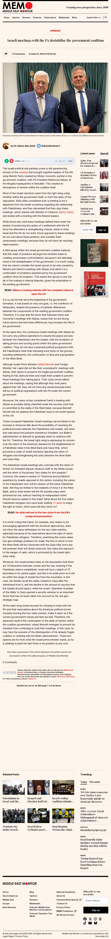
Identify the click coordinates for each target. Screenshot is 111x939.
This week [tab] (94, 782)
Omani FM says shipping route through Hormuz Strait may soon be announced (88, 199)
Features (37, 17)
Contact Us (62, 903)
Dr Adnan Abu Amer (24, 145)
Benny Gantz (66, 212)
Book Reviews (9, 907)
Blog (32, 892)
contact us (31, 679)
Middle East (8, 900)
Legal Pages (8, 936)
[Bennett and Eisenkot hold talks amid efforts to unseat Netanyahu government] (38, 787)
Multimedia (64, 17)
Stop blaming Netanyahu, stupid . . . (63, 828)
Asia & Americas (10, 896)
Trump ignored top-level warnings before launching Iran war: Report (92, 863)
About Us (61, 896)
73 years (57, 502)
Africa (6, 892)
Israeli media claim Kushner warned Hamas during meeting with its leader (94, 844)
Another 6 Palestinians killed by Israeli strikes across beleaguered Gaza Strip (88, 187)
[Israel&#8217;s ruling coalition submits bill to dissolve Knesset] (63, 787)
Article (84, 827)
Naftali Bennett (45, 364)
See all (104, 153)
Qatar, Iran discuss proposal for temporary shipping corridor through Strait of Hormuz (89, 163)
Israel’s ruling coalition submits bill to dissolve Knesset (61, 800)
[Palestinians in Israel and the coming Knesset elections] (14, 787)
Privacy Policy (63, 907)
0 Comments (18, 54)
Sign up (102, 230)
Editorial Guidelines (66, 892)
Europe (6, 903)
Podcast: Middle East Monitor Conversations (41, 908)
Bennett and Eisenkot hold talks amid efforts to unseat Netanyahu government (38, 800)
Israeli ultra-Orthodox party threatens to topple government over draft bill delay (37, 828)
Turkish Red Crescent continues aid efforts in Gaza (87, 211)
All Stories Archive (65, 915)
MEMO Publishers (65, 911)
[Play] (6, 161)
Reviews (26, 17)
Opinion (16, 17)
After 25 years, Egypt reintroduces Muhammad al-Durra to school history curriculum (94, 816)
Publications (50, 17)
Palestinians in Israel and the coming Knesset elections (12, 800)
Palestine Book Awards (67, 900)
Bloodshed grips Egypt (93, 830)
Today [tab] (83, 782)
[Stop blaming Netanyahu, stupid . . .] (63, 815)
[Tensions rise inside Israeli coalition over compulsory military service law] (14, 815)
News (6, 17)
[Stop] (11, 161)
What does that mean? (66, 677)
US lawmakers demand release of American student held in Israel (88, 175)
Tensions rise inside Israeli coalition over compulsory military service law (12, 828)
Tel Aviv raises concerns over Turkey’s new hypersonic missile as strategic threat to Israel (93, 797)
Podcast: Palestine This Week (41, 914)
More (74, 17)
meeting (23, 172)
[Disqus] (39, 724)
